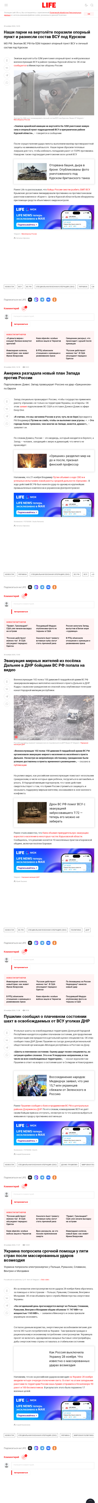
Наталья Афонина (23, 238)
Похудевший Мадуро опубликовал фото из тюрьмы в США (46, 628)
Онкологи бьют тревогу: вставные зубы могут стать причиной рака (47, 641)
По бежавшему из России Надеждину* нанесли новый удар (78, 984)
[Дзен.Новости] (30, 299)
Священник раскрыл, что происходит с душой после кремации (78, 341)
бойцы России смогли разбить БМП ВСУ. (68, 189)
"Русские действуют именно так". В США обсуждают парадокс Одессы (76, 354)
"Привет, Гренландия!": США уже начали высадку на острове (19, 628)
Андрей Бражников (23, 1154)
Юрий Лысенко (21, 881)
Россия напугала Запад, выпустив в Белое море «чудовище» (77, 628)
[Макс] (36, 299)
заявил (23, 406)
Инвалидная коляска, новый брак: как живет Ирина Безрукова (17, 353)
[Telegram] (42, 299)
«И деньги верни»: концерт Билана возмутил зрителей (19, 341)
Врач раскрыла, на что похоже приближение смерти (47, 1272)
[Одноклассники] (54, 299)
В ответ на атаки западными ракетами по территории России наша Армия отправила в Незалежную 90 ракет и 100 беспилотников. (53, 1482)
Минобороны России (22, 119)
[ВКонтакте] (48, 299)
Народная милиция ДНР (31, 877)
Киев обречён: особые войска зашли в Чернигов (48, 339)
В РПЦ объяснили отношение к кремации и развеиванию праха (48, 353)
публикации (20, 764)
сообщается (20, 65)
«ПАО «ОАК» (44, 1378)
